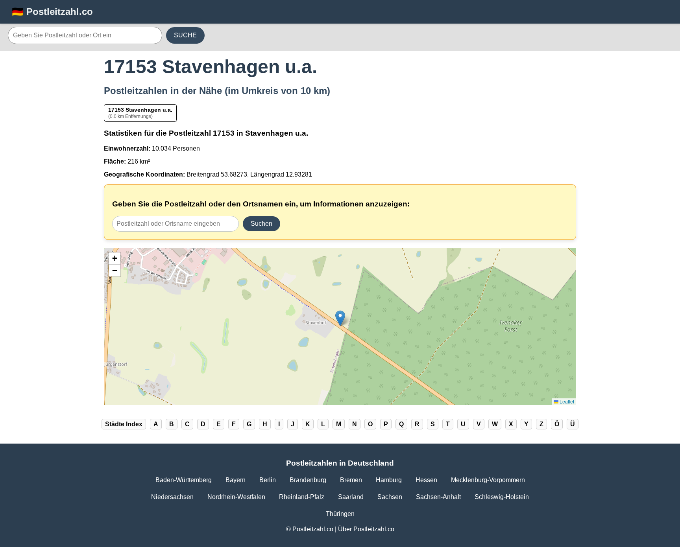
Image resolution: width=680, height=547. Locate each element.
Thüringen (340, 513)
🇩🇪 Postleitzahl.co (52, 11)
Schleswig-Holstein (502, 497)
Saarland (351, 497)
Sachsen (389, 497)
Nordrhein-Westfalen (236, 497)
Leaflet (566, 401)
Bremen (351, 480)
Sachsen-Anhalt (438, 497)
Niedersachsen (172, 497)
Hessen (426, 480)
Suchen (261, 223)
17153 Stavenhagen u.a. (140, 110)
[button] (340, 318)
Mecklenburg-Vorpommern (488, 480)
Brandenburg (308, 480)
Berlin (267, 480)
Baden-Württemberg (183, 480)
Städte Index (123, 424)
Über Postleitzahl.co (366, 529)
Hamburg (389, 480)
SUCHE (185, 35)
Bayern (235, 480)
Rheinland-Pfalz (301, 497)
